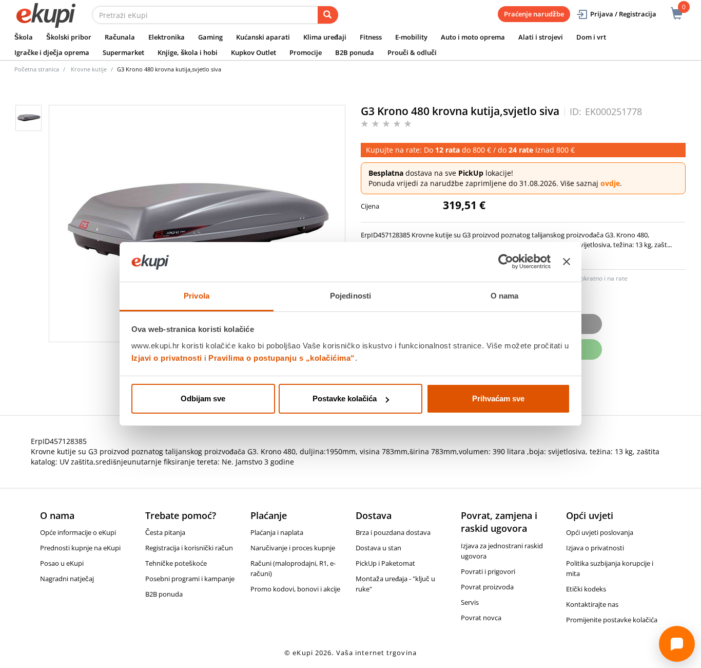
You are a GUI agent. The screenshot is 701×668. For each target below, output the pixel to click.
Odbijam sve (203, 398)
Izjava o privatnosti (595, 547)
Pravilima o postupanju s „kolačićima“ (281, 358)
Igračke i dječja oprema (51, 52)
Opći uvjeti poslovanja (599, 532)
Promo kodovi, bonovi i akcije (295, 588)
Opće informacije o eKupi (78, 532)
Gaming (210, 37)
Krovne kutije (89, 69)
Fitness (371, 37)
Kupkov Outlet (253, 52)
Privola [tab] (196, 295)
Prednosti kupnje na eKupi (80, 547)
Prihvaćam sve (498, 398)
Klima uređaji (324, 37)
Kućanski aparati (263, 37)
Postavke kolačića (345, 398)
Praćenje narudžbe (534, 13)
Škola (23, 37)
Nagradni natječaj (67, 578)
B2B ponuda (354, 52)
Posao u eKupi (62, 563)
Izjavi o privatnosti (166, 358)
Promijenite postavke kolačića (611, 619)
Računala (120, 37)
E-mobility (411, 37)
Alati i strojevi (540, 37)
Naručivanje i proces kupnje (292, 547)
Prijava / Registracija (623, 13)
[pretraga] (328, 15)
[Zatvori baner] (566, 262)
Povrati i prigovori (488, 571)
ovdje (610, 183)
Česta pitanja (165, 532)
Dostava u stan (378, 547)
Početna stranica (36, 69)
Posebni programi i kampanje (190, 578)
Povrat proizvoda (487, 586)
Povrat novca (481, 617)
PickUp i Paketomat (385, 563)
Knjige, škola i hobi (188, 52)
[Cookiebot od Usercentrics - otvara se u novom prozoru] (506, 262)
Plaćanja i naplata (276, 532)
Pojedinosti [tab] (350, 295)
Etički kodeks (586, 588)
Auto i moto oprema (473, 37)
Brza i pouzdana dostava (393, 532)
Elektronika (166, 37)
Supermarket (123, 52)
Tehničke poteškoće (176, 563)
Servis (470, 602)
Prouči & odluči (412, 52)
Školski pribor (68, 37)
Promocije (305, 52)
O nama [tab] (505, 295)
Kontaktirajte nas (592, 604)
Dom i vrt (591, 37)
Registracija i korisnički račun (189, 547)
